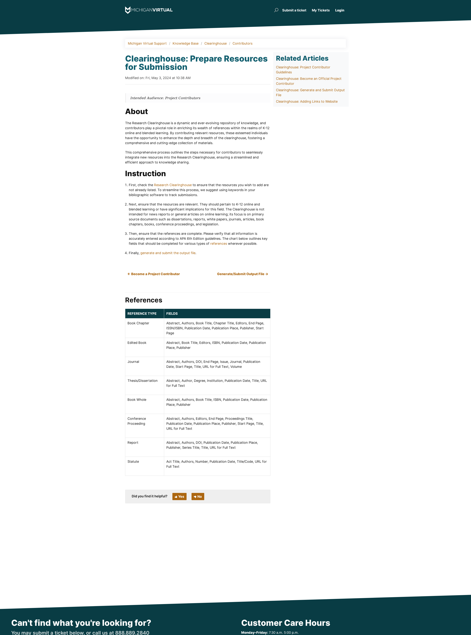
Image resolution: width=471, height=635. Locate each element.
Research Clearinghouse (173, 185)
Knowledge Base (186, 43)
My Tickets (321, 10)
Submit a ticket (294, 10)
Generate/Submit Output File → (242, 274)
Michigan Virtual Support (147, 43)
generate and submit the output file (167, 253)
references (218, 243)
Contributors (242, 43)
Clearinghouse (215, 43)
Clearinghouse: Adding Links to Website (307, 101)
